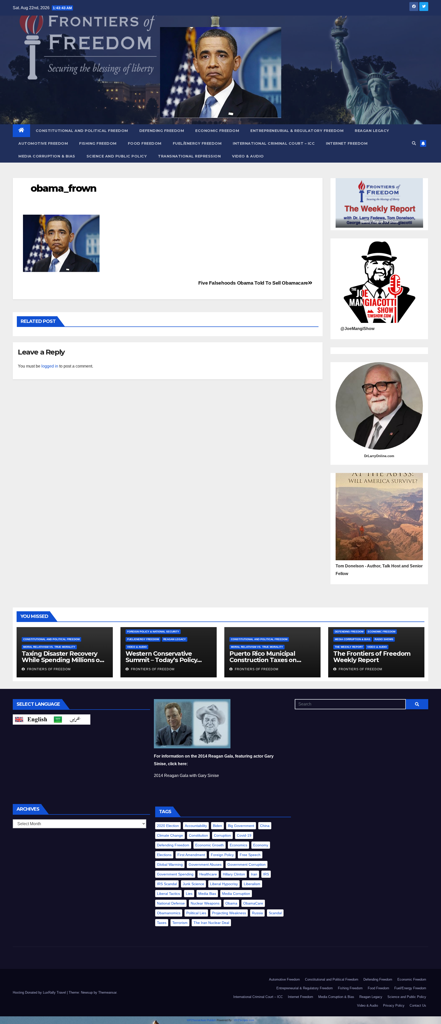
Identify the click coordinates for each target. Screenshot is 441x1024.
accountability (196, 826)
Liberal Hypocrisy (224, 884)
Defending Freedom (161, 130)
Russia (257, 913)
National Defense (171, 903)
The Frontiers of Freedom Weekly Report (371, 657)
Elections (164, 855)
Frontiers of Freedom (48, 669)
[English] (32, 719)
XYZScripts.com (244, 1020)
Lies (189, 894)
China (265, 826)
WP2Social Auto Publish (201, 1020)
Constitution (198, 835)
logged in (49, 366)
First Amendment (191, 855)
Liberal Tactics (168, 894)
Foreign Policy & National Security (153, 631)
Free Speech (250, 855)
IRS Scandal (167, 884)
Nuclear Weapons (205, 903)
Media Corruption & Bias (46, 156)
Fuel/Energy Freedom (197, 143)
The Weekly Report (349, 646)
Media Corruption (236, 894)
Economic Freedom (217, 130)
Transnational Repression (189, 156)
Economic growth (209, 845)
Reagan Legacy (372, 130)
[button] (414, 143)
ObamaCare (253, 903)
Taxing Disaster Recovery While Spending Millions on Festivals (63, 660)
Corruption (222, 835)
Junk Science (193, 884)
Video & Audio (248, 156)
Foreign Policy (222, 855)
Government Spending (175, 874)
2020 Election (168, 826)
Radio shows (384, 639)
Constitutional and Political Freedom (82, 130)
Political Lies (196, 913)
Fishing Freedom (98, 143)
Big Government (241, 826)
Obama (231, 903)
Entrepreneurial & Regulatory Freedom (297, 130)
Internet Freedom (347, 143)
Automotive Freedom (43, 143)
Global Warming (170, 864)
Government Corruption (246, 864)
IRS (266, 874)
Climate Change (170, 835)
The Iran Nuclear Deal (211, 923)
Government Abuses (205, 864)
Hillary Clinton (234, 874)
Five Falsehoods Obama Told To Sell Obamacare (253, 283)
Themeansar (107, 992)
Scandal (275, 913)
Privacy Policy (394, 1005)
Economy (260, 845)
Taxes (161, 923)
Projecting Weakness (229, 913)
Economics (238, 845)
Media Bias (207, 894)
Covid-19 (244, 835)
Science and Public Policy (117, 156)
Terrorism (180, 923)
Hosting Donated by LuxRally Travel (40, 992)
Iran (254, 874)
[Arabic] (71, 719)
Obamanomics (168, 913)
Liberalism (252, 884)
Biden (217, 826)
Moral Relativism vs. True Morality (49, 646)
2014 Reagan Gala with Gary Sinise (186, 775)
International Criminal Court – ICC (274, 143)
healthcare (208, 874)
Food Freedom (145, 143)
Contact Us (418, 1005)
